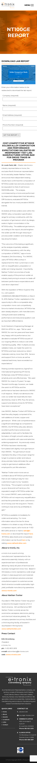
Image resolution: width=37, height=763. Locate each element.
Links (4, 722)
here (31, 534)
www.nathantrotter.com (16, 543)
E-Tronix (8, 760)
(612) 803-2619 (23, 712)
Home (4, 712)
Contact (5, 725)
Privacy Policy (27, 760)
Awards (5, 717)
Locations (5, 719)
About (4, 714)
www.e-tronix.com (9, 591)
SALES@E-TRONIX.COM (26, 715)
